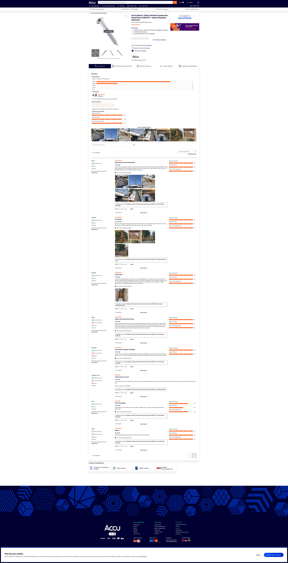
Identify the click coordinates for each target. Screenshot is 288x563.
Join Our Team (136, 533)
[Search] (175, 2)
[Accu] (92, 2)
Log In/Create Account (181, 524)
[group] (108, 31)
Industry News (158, 524)
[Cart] (198, 2)
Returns (135, 528)
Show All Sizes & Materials (98, 13)
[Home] (112, 527)
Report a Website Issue (160, 528)
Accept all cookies (273, 555)
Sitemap (156, 533)
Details (150, 45)
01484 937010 (196, 6)
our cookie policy (142, 556)
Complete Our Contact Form (182, 532)
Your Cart (178, 526)
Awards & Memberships (160, 526)
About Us (135, 531)
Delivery (135, 526)
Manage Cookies (158, 531)
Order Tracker (136, 524)
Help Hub (135, 530)
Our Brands (157, 530)
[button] (126, 16)
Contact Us (178, 533)
